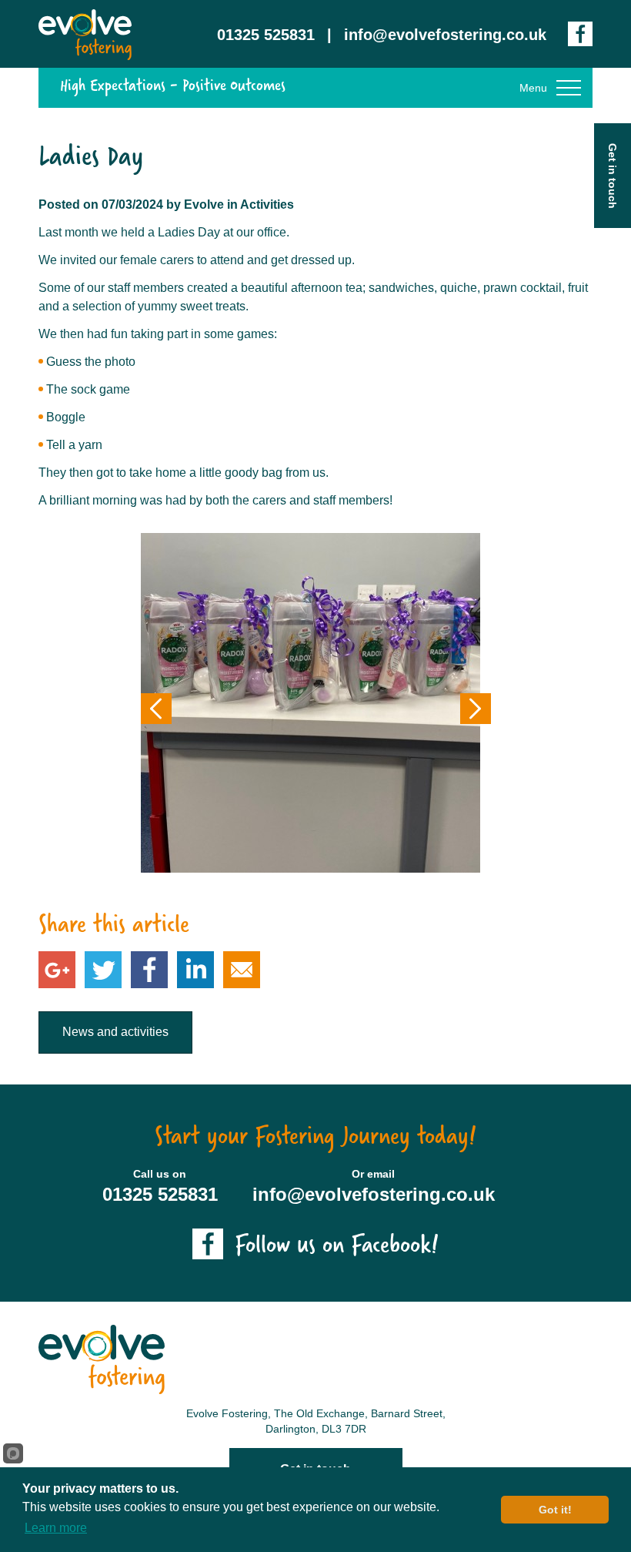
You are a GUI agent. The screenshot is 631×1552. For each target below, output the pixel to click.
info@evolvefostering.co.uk (445, 34)
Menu (533, 88)
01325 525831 (266, 34)
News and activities (115, 1031)
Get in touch (612, 176)
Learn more (56, 1527)
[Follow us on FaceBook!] (580, 34)
